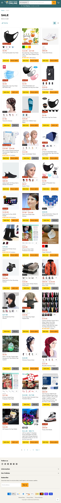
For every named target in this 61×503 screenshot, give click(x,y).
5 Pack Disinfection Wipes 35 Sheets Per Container (50, 214)
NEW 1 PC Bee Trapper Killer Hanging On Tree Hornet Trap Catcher (10, 358)
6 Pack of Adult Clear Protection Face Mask (8, 398)
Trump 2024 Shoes (47, 53)
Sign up (25, 485)
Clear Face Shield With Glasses (28, 215)
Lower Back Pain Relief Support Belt (28, 317)
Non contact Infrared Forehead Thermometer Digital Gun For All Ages (10, 152)
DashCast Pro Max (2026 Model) (9, 215)
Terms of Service (38, 497)
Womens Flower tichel (28, 360)
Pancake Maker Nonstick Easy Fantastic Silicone (30, 398)
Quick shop (6, 60)
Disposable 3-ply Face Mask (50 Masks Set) (9, 86)
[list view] (58, 23)
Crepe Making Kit (46, 252)
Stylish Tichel (25, 186)
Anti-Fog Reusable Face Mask (10, 53)
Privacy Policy (30, 497)
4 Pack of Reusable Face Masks (48, 183)
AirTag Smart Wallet (47, 89)
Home (2, 10)
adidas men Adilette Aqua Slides (29, 121)
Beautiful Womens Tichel (48, 365)
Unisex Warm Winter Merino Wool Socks (30, 284)
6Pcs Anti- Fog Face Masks (49, 117)
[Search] (54, 2)
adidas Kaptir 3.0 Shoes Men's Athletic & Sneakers (10, 183)
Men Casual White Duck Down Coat (48, 284)
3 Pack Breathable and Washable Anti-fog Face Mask (30, 86)
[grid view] (54, 23)
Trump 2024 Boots (47, 429)
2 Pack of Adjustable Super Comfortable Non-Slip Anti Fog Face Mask (50, 153)
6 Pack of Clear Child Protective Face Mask (28, 249)
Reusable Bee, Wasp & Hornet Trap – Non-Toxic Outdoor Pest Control (30, 54)
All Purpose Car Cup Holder (9, 429)
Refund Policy (22, 497)
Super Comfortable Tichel (29, 154)
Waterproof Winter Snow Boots (9, 249)
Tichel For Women (7, 121)
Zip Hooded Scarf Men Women (8, 317)
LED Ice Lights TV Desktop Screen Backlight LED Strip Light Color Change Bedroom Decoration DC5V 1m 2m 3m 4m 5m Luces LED (30, 436)
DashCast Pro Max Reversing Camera (10, 281)
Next (37, 450)
